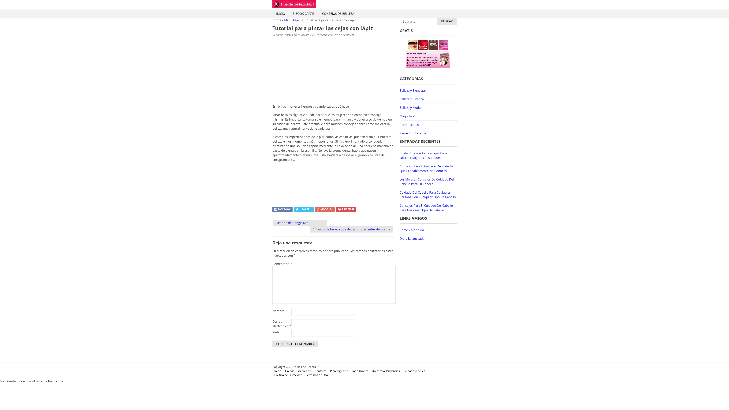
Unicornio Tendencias (386, 371)
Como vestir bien (412, 230)
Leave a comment (344, 35)
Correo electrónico (281, 323)
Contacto (320, 371)
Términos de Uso (317, 375)
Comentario (282, 264)
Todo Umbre (360, 371)
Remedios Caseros (413, 133)
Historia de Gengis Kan (292, 223)
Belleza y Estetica (412, 99)
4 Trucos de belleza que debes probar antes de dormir (352, 229)
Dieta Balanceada (412, 239)
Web (275, 332)
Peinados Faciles (414, 371)
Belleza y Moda (410, 108)
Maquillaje (291, 20)
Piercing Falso (339, 371)
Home (276, 20)
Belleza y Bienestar (413, 90)
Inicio (280, 14)
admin (279, 35)
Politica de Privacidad (288, 375)
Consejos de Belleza (338, 14)
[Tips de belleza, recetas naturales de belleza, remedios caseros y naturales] (294, 7)
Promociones (409, 125)
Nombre (279, 311)
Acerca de (304, 371)
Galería (289, 371)
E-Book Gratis (303, 14)
